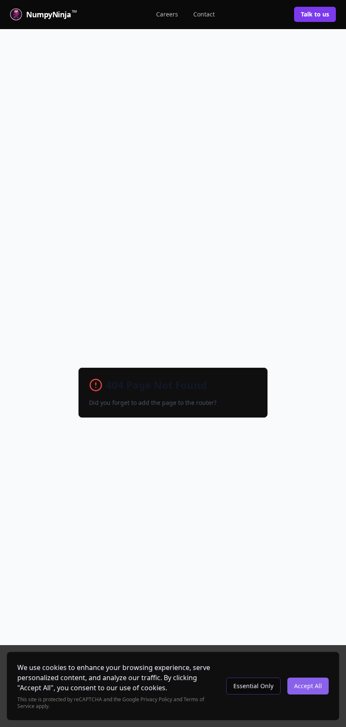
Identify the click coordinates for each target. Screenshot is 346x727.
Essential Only (253, 686)
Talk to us (315, 14)
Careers (167, 14)
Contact (204, 14)
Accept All (308, 686)
